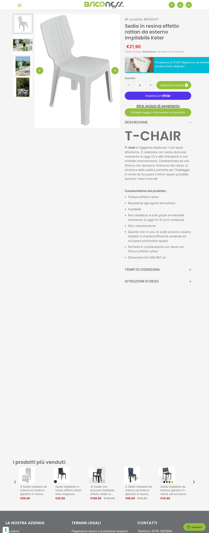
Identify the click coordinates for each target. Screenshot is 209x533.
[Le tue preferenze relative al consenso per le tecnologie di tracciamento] (6, 530)
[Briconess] (104, 5)
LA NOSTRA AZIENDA (25, 523)
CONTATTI (147, 523)
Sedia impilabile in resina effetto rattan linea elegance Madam (68, 490)
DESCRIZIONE (136, 122)
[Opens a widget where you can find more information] (194, 527)
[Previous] (39, 70)
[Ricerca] (172, 5)
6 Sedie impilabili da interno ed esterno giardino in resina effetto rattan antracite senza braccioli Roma (138, 490)
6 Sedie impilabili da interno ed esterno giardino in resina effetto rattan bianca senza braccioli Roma (34, 490)
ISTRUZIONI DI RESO (142, 281)
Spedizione (149, 51)
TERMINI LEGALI (86, 523)
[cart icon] (189, 5)
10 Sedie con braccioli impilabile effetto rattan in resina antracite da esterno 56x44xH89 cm (103, 490)
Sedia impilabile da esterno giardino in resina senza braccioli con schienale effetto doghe (174, 490)
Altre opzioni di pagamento (158, 106)
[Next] (115, 70)
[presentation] (15, 482)
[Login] (180, 5)
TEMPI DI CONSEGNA (142, 269)
